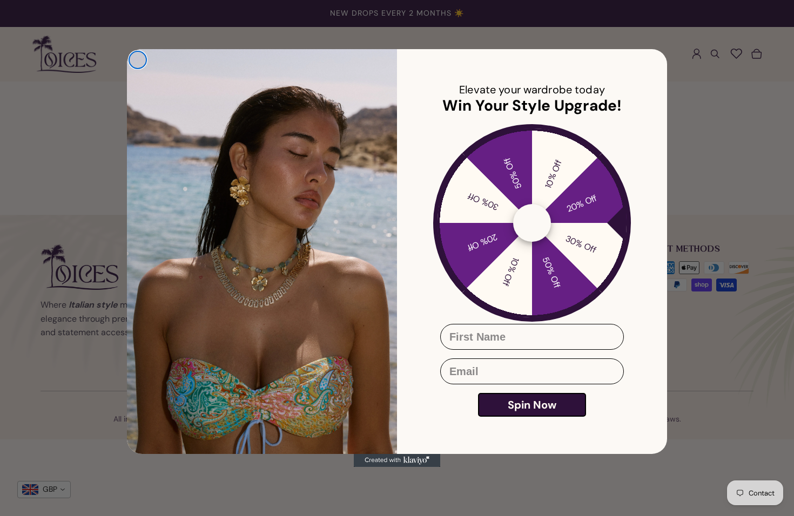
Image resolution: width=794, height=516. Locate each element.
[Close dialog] (137, 60)
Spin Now (532, 405)
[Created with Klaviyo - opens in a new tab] (397, 460)
